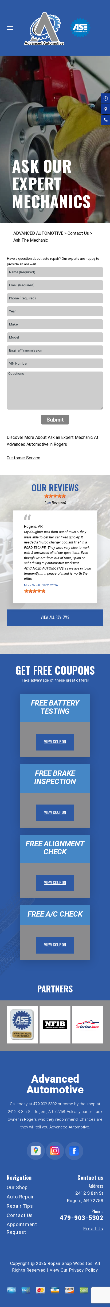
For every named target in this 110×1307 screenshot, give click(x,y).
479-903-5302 (45, 1104)
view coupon (55, 741)
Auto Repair (20, 1196)
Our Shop (17, 1187)
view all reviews (55, 617)
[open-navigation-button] (10, 28)
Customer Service (23, 457)
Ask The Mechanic (30, 240)
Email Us (93, 1228)
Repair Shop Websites (70, 1263)
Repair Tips (20, 1206)
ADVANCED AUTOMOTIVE (38, 233)
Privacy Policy (83, 1270)
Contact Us (78, 233)
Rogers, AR (33, 526)
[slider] (55, 496)
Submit (55, 420)
